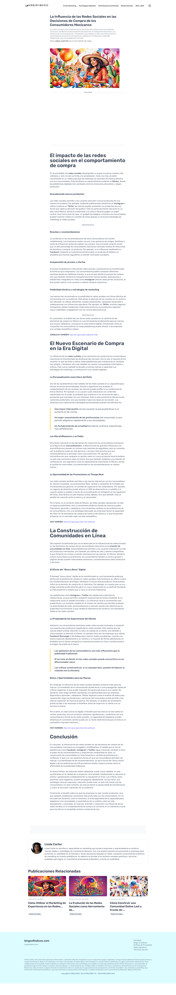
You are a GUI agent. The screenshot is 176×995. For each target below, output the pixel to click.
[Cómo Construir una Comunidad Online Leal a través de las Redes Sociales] (129, 896)
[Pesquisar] (149, 5)
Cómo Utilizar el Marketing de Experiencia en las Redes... (47, 904)
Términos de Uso (141, 950)
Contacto (137, 940)
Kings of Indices (140, 943)
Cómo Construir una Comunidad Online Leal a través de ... (126, 906)
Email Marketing (69, 6)
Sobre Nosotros (140, 947)
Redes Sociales (127, 6)
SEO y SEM (140, 6)
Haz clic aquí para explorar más (84, 335)
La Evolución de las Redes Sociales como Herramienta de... (87, 906)
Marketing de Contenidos (108, 6)
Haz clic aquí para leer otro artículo (79, 522)
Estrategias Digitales (87, 6)
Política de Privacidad (143, 945)
